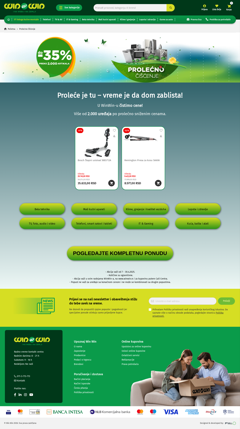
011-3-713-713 (23, 376)
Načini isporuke (82, 383)
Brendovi (78, 364)
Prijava (204, 9)
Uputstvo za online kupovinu (136, 346)
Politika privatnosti (84, 392)
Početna (11, 29)
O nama (78, 346)
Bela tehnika (88, 19)
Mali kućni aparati (107, 19)
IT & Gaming (72, 19)
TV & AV (58, 19)
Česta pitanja (81, 388)
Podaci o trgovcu (82, 359)
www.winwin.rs (125, 278)
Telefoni (47, 19)
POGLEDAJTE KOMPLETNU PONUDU (120, 253)
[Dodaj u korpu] (111, 183)
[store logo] (24, 7)
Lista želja (216, 9)
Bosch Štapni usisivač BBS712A (94, 160)
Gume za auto (166, 19)
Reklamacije (128, 359)
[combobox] (134, 7)
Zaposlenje (79, 351)
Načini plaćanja (82, 379)
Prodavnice (80, 355)
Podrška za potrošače (220, 19)
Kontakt (20, 380)
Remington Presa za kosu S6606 (142, 160)
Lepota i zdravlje (147, 19)
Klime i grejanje (127, 19)
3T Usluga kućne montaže (26, 19)
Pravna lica (195, 19)
